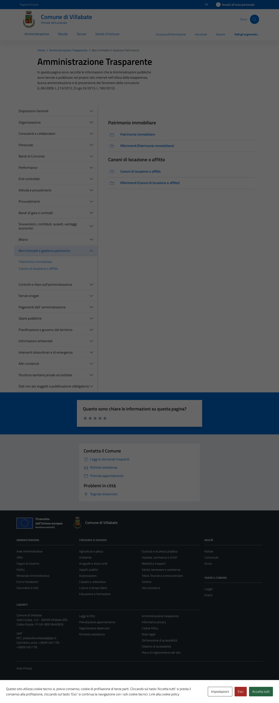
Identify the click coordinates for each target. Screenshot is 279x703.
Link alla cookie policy (164, 694)
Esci (241, 691)
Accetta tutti (261, 691)
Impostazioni (220, 691)
